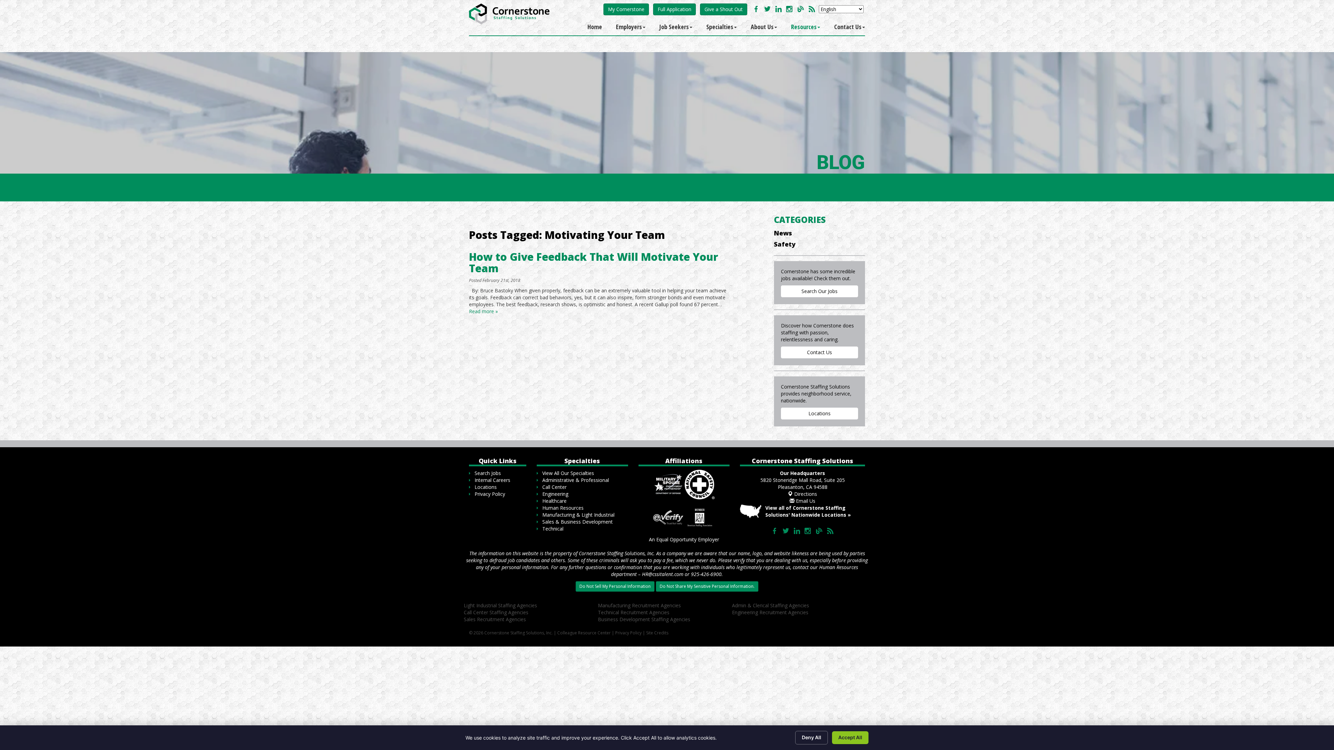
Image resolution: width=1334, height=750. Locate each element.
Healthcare (554, 501)
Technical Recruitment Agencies (633, 612)
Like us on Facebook (756, 9)
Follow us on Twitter (767, 9)
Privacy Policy (490, 494)
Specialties (719, 27)
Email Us (804, 501)
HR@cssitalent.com (662, 574)
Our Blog (800, 9)
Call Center (554, 487)
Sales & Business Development (577, 521)
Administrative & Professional (575, 480)
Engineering (555, 494)
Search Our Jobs (819, 291)
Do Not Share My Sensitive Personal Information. (707, 586)
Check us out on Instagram (789, 9)
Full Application (674, 9)
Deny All (811, 737)
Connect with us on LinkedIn (778, 9)
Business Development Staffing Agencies (644, 619)
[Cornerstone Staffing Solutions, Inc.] (511, 12)
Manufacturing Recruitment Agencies (639, 605)
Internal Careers (492, 480)
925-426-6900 (706, 574)
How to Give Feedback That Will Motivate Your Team (593, 262)
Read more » (483, 311)
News (783, 233)
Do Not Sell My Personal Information (615, 586)
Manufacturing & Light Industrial (578, 514)
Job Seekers (674, 27)
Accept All (850, 737)
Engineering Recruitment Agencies (770, 612)
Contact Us (848, 27)
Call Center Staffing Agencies (496, 612)
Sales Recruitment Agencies (495, 619)
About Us (762, 27)
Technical (552, 528)
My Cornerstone (626, 9)
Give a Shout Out (724, 9)
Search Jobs (488, 473)
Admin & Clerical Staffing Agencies (770, 605)
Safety (785, 244)
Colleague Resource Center (584, 633)
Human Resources (563, 508)
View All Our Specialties (568, 473)
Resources (804, 27)
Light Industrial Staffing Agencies (500, 605)
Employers (629, 27)
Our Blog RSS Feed (811, 9)
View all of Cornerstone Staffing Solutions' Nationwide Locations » (808, 511)
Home (594, 27)
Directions (805, 494)
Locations (819, 413)
